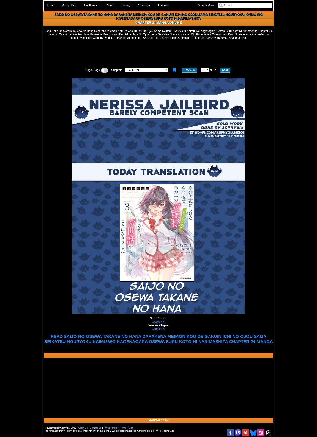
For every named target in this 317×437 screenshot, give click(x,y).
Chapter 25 (158, 321)
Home (50, 5)
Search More (206, 5)
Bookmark (144, 5)
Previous (189, 70)
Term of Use (126, 427)
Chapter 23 (158, 328)
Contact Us (96, 427)
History (125, 5)
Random (163, 5)
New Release (91, 5)
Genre (110, 5)
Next (225, 70)
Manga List (68, 5)
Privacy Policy (111, 427)
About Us (83, 427)
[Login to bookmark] (174, 70)
